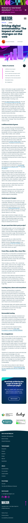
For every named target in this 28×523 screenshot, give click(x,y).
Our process (4, 471)
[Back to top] (26, 503)
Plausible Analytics (15, 242)
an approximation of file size (12, 101)
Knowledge (5, 481)
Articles (4, 22)
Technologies (5, 446)
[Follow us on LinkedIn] (5, 496)
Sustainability (5, 468)
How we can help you (7, 433)
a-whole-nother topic (15, 141)
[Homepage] (7, 18)
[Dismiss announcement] (25, 10)
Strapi (3, 456)
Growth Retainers (6, 441)
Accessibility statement (7, 517)
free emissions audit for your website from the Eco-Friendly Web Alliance (13, 368)
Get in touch (5, 491)
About (3, 466)
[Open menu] (25, 18)
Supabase (4, 461)
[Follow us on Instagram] (8, 496)
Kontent (3, 453)
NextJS (3, 458)
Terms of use (5, 513)
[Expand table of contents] (24, 65)
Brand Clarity (5, 438)
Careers (3, 476)
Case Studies (5, 473)
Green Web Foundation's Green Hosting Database (12, 329)
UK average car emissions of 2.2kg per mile (13, 165)
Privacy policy (5, 515)
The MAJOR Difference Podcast (9, 486)
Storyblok (4, 448)
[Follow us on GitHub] (2, 496)
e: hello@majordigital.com (8, 493)
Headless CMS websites (7, 436)
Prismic (3, 451)
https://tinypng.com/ (14, 207)
